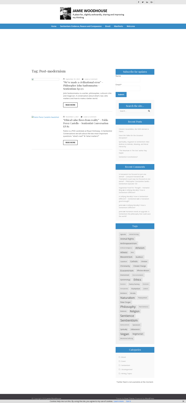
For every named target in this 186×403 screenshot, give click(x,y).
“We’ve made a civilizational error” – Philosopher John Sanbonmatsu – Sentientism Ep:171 (83, 85)
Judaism (145, 288)
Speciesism (136, 325)
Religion (135, 311)
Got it (128, 401)
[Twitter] (143, 2)
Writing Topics (126, 373)
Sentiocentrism (124, 325)
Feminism (146, 284)
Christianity (125, 266)
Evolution (123, 284)
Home (53, 26)
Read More (70, 105)
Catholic (134, 261)
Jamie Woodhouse (53, 398)
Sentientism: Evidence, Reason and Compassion (81, 26)
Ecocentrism (126, 270)
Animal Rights (127, 238)
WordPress (149, 398)
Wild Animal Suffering (126, 338)
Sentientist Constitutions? (128, 157)
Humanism (135, 288)
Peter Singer (125, 302)
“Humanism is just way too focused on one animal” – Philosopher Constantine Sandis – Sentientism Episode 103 (134, 181)
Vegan (124, 334)
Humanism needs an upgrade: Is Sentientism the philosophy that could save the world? (135, 213)
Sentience (127, 316)
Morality (132, 293)
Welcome (131, 26)
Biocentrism (126, 256)
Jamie (121, 205)
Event (123, 361)
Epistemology (125, 280)
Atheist (123, 252)
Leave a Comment (90, 79)
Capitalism (123, 261)
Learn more (119, 401)
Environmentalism (138, 275)
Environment (124, 275)
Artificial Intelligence (126, 248)
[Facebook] (138, 2)
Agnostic (123, 234)
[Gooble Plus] (151, 2)
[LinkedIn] (147, 2)
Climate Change (139, 266)
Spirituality (123, 329)
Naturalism (127, 298)
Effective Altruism (143, 270)
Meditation (123, 293)
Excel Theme (129, 398)
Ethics (137, 279)
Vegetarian (138, 333)
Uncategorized (126, 369)
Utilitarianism (135, 329)
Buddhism (139, 257)
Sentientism (129, 320)
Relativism (123, 311)
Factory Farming (134, 284)
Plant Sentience (143, 307)
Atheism (139, 247)
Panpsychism (142, 298)
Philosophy (128, 307)
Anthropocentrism (128, 243)
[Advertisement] (93, 45)
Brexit (107, 26)
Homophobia (124, 288)
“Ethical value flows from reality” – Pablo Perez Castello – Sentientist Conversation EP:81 (85, 123)
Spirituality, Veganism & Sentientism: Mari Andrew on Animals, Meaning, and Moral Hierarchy (134, 144)
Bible (132, 252)
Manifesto (118, 26)
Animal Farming (133, 234)
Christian (144, 261)
